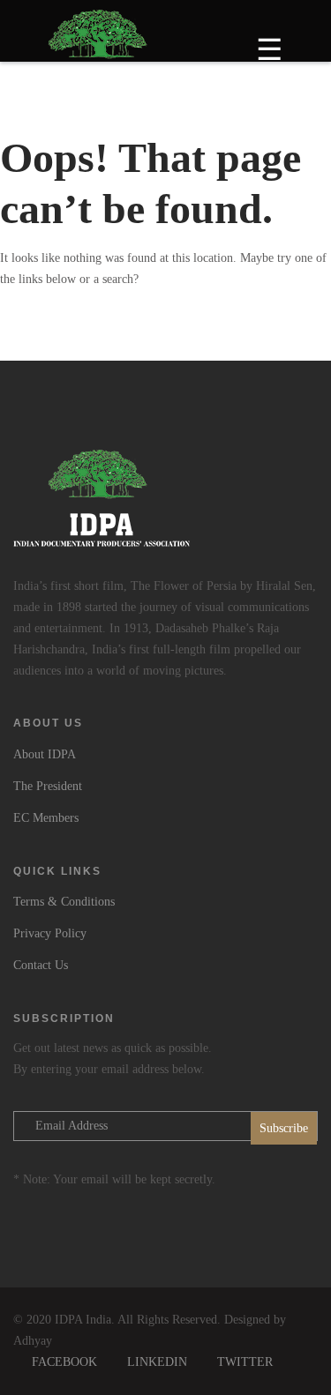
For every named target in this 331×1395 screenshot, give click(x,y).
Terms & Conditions (64, 901)
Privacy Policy (50, 933)
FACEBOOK (64, 1362)
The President (47, 786)
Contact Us (40, 965)
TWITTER (245, 1362)
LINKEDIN (157, 1362)
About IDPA (44, 754)
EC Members (46, 817)
